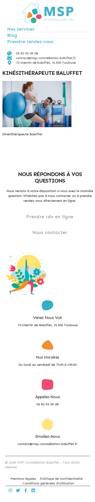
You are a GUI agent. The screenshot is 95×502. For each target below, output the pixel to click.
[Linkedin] (33, 490)
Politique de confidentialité (61, 479)
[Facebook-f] (26, 490)
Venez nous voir (47, 317)
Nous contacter (50, 232)
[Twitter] (18, 490)
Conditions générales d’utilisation (48, 483)
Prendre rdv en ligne (49, 217)
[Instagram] (10, 490)
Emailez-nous (47, 436)
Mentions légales (23, 479)
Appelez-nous (47, 396)
